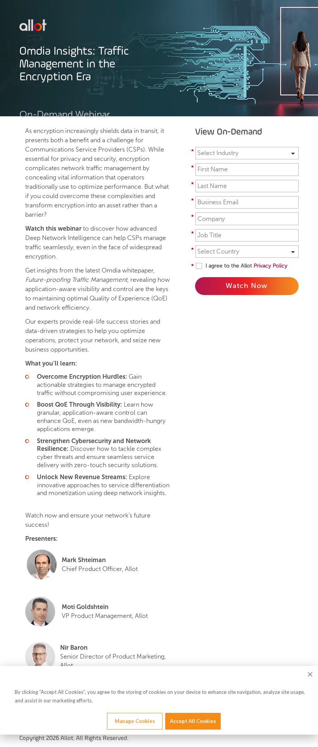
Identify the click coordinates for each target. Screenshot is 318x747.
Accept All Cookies (193, 721)
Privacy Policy (270, 265)
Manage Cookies (135, 721)
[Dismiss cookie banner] (310, 675)
